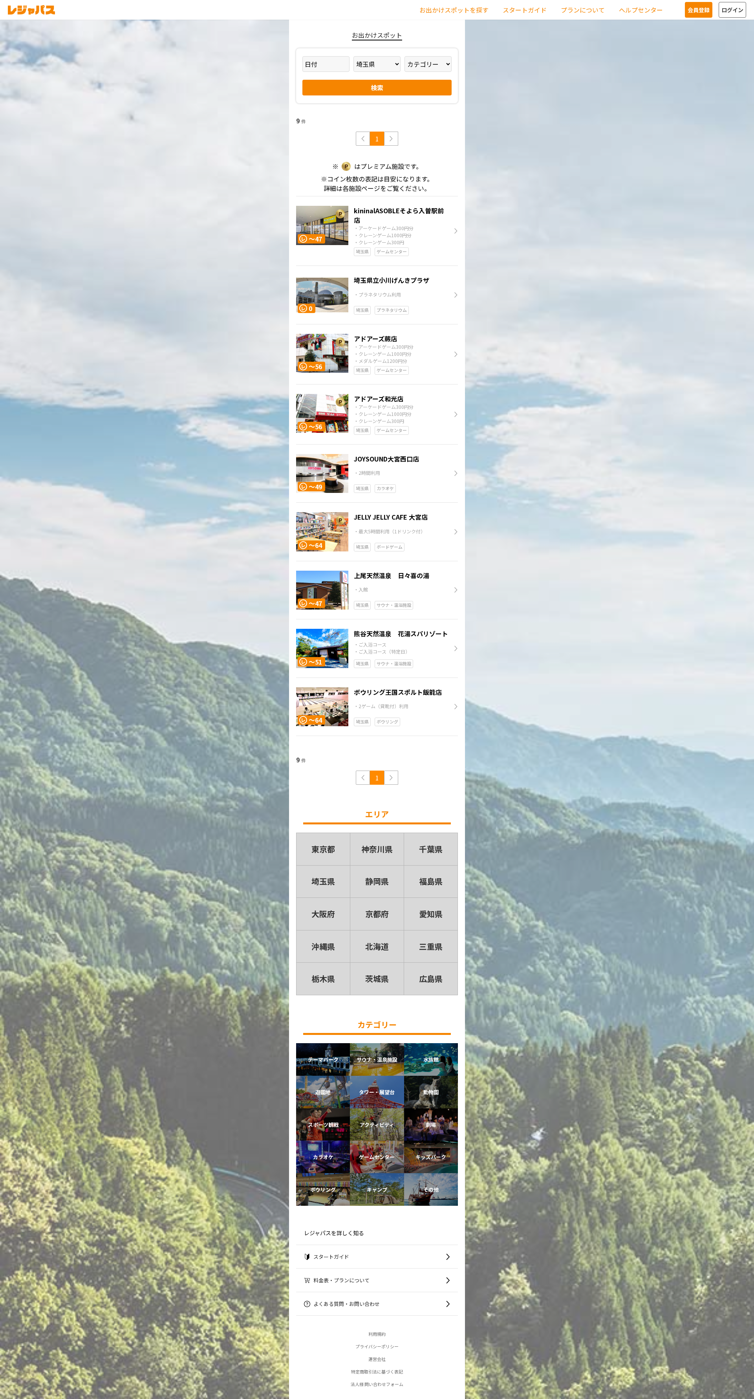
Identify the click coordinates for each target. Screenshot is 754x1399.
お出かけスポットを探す (454, 10)
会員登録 (699, 10)
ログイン (732, 10)
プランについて (583, 10)
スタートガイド (525, 10)
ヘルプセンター (641, 10)
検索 (377, 87)
